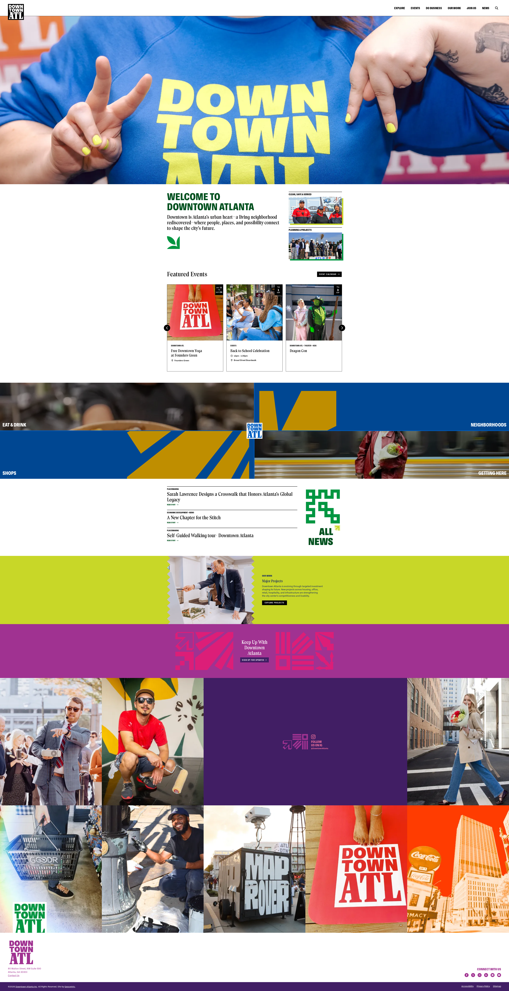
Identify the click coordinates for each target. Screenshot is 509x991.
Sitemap (497, 986)
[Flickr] (493, 975)
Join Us (471, 8)
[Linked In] (486, 975)
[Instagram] (480, 975)
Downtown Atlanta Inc (26, 986)
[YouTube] (499, 975)
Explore (399, 8)
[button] (342, 328)
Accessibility (467, 986)
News (485, 8)
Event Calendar (327, 274)
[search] (496, 8)
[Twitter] (473, 975)
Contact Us (13, 975)
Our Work (454, 8)
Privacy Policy (483, 986)
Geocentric (70, 986)
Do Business (434, 8)
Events (415, 8)
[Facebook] (467, 975)
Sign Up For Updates (253, 660)
